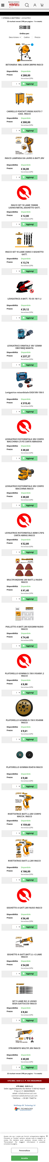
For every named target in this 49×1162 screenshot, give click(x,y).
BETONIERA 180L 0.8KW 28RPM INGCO (24, 64)
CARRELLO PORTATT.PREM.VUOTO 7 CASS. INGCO (24, 112)
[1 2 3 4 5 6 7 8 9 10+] (16, 84)
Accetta (24, 1158)
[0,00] (43, 5)
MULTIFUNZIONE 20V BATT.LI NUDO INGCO (24, 581)
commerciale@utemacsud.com (24, 1096)
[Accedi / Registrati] (36, 5)
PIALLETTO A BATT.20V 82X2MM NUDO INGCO (24, 627)
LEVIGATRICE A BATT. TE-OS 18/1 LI (24, 298)
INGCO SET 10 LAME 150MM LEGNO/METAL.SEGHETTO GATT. (24, 206)
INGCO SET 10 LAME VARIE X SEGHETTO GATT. (24, 253)
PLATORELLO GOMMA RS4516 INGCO (24, 767)
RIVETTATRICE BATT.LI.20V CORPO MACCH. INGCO (24, 815)
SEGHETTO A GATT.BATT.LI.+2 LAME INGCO (24, 955)
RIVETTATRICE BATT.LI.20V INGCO (24, 860)
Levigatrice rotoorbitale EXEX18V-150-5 (24, 392)
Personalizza (24, 1150)
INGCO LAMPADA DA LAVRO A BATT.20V (24, 158)
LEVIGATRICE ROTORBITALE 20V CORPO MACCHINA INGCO (24, 487)
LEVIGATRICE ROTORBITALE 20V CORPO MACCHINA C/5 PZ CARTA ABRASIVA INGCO (24, 441)
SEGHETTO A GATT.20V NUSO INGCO (24, 907)
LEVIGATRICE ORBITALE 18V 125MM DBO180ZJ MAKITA (24, 346)
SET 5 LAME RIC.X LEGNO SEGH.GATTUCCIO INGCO (24, 1002)
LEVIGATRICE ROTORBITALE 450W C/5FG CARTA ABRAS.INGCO (24, 534)
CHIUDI (47, 1136)
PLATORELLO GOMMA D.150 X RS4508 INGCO (24, 721)
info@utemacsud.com (27, 1093)
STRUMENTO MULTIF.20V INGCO (24, 1048)
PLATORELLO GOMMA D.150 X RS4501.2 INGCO (24, 674)
